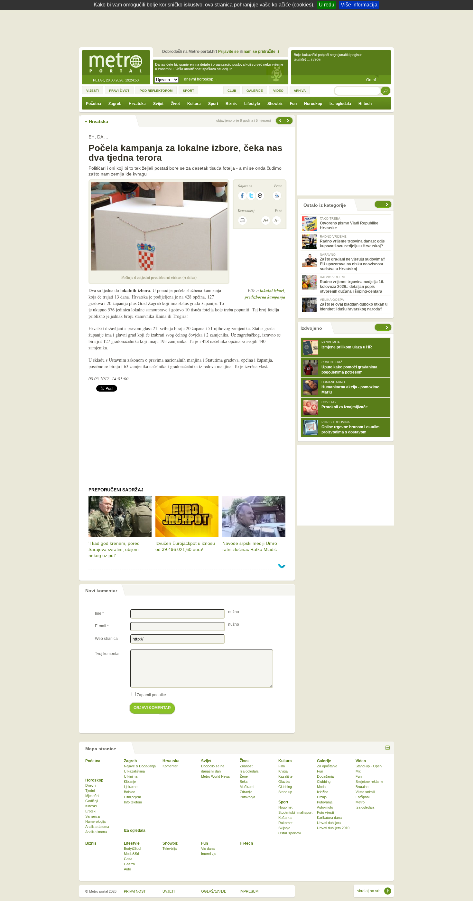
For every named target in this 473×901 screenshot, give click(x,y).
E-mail (102, 626)
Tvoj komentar (107, 653)
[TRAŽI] (385, 90)
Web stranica (106, 638)
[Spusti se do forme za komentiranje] (242, 220)
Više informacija (359, 4)
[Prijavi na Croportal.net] (260, 195)
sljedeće (387, 327)
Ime (99, 613)
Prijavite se (228, 51)
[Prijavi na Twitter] (251, 195)
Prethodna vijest (288, 121)
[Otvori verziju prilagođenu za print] (277, 195)
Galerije (324, 761)
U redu (326, 4)
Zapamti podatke (151, 695)
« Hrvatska (96, 121)
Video (361, 761)
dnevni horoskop (201, 79)
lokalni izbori (272, 290)
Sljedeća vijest (279, 121)
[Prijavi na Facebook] (242, 195)
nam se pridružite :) (261, 51)
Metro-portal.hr (116, 63)
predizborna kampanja (265, 297)
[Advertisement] (238, 27)
